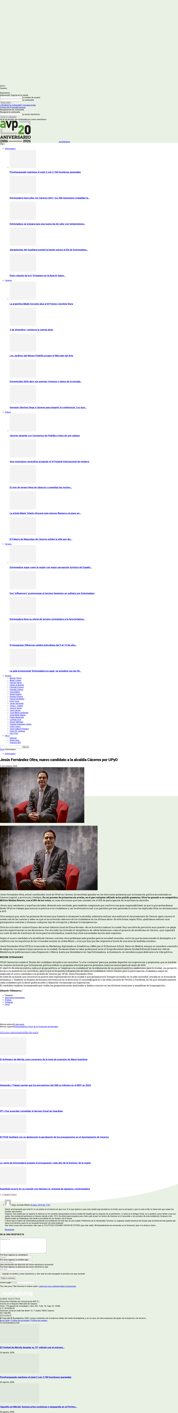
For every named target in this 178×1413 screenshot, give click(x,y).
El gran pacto (18, 1024)
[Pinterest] (21, 1012)
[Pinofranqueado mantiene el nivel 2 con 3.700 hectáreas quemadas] (23, 167)
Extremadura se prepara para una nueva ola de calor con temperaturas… (47, 224)
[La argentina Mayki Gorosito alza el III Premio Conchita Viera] (23, 299)
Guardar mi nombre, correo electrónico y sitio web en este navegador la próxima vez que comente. (43, 1274)
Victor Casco (15, 726)
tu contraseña (28, 100)
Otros (7, 736)
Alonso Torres (16, 678)
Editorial (13, 738)
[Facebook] (4, 1012)
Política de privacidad (20, 1320)
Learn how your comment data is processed (57, 1286)
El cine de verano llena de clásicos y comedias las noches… (41, 487)
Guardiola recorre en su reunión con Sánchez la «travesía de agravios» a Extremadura (45, 1189)
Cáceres (8, 280)
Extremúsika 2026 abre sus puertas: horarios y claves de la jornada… (46, 381)
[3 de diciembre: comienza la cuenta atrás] (23, 325)
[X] (13, 1012)
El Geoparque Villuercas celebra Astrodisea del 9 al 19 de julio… (43, 645)
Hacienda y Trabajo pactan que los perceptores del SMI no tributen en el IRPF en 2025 (45, 1085)
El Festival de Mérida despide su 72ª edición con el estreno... (32, 1347)
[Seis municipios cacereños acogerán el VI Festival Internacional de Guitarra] (23, 457)
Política (8, 1000)
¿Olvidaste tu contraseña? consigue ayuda (18, 105)
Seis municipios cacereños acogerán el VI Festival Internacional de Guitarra (49, 461)
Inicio (2, 749)
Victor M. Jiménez (17, 731)
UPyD (7, 1004)
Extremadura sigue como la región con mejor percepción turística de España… (51, 567)
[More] (56, 1012)
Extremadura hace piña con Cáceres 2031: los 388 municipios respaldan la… (50, 198)
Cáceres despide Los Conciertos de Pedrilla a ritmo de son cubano (45, 435)
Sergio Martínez (16, 722)
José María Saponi (18, 715)
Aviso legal (4, 1320)
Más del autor (31, 1032)
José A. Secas (16, 708)
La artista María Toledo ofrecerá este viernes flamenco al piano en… (45, 513)
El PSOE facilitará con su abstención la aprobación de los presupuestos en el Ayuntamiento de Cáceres (54, 1137)
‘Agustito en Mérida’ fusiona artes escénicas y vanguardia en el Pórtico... (38, 1406)
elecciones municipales (15, 998)
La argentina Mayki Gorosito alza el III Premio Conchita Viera (41, 304)
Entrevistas (14, 740)
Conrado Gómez (16, 689)
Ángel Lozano (15, 680)
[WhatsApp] (39, 1012)
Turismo (8, 544)
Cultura (8, 412)
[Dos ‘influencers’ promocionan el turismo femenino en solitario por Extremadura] (23, 588)
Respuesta (9, 1229)
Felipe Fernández (17, 699)
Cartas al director (17, 685)
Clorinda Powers (17, 687)
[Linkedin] (30, 1012)
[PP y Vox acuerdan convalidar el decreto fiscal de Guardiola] (13, 1106)
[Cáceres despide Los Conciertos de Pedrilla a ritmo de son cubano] (23, 431)
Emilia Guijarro (16, 694)
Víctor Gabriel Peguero (19, 729)
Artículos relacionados (12, 1032)
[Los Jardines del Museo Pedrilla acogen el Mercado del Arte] (23, 351)
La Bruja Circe (15, 719)
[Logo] (2, 144)
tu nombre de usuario (31, 97)
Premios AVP (15, 743)
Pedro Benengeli (17, 717)
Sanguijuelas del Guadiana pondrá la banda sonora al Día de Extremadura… (49, 249)
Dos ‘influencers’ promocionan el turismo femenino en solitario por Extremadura (52, 593)
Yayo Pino (14, 733)
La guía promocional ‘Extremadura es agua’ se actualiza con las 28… (45, 671)
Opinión (8, 676)
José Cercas (15, 710)
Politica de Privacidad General (12, 107)
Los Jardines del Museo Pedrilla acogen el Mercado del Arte (41, 355)
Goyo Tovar (14, 701)
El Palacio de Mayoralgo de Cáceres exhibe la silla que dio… (41, 539)
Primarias (9, 1002)
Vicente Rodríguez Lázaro (21, 724)
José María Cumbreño (19, 713)
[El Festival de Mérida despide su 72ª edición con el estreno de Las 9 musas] (19, 1343)
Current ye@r (6, 1282)
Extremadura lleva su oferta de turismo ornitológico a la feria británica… (47, 619)
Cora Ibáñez (15, 692)
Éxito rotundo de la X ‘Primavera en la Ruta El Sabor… (37, 275)
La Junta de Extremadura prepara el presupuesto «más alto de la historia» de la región (45, 1163)
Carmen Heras (16, 683)
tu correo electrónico (31, 114)
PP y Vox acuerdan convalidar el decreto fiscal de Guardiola (31, 1111)
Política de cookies (39, 1320)
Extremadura (10, 149)
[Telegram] (47, 1012)
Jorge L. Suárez (16, 706)
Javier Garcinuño (17, 703)
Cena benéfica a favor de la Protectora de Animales (36, 1027)
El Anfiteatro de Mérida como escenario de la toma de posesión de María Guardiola (43, 1059)
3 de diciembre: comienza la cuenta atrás (31, 329)
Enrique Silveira (16, 696)
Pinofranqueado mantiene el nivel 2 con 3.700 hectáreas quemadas (45, 172)
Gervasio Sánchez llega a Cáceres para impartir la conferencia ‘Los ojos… (48, 407)
